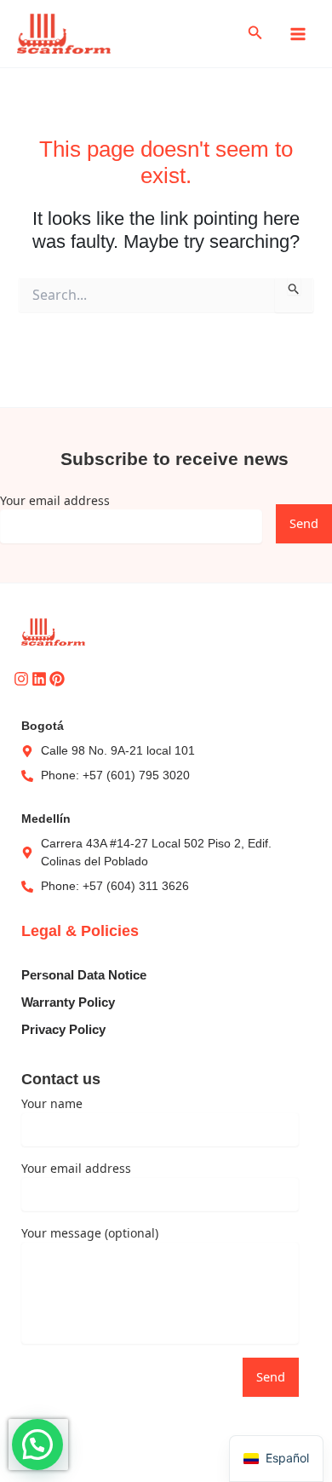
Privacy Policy (63, 1030)
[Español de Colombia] (276, 1459)
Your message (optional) (89, 1233)
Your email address (55, 500)
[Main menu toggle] (298, 33)
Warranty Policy (68, 1002)
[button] (255, 33)
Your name (52, 1103)
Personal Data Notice (83, 975)
